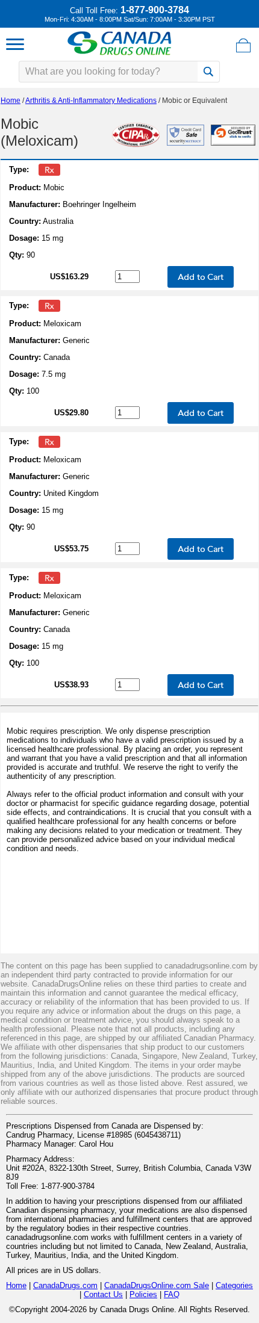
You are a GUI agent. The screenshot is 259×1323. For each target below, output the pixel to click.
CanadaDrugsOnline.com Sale (156, 1285)
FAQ (171, 1294)
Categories (234, 1285)
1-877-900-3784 (154, 10)
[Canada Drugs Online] (119, 54)
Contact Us (103, 1294)
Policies (143, 1294)
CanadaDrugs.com (65, 1285)
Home (10, 100)
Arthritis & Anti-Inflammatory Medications (91, 100)
